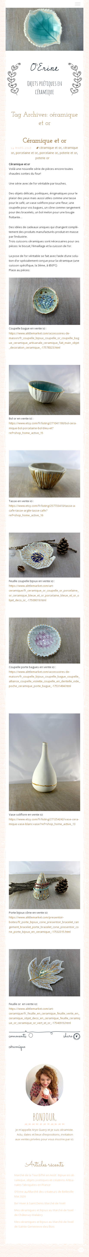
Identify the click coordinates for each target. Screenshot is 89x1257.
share (68, 1036)
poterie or (42, 158)
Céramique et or (44, 141)
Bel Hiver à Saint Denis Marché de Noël (39, 1203)
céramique (17, 1047)
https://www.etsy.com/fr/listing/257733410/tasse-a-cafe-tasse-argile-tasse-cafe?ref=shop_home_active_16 (42, 510)
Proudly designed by (56, 1250)
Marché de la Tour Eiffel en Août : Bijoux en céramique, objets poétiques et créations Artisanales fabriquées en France (44, 1179)
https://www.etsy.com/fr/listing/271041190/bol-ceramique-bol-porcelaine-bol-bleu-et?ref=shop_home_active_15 (42, 428)
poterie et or (68, 153)
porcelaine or (49, 153)
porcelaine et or (27, 153)
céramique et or (50, 148)
